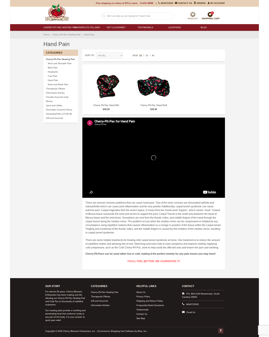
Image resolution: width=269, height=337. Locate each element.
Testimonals (145, 27)
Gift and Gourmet (54, 118)
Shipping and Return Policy (149, 301)
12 (140, 55)
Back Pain (53, 67)
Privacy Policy (143, 296)
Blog (204, 27)
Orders (201, 3)
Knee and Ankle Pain (58, 84)
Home (46, 34)
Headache (53, 72)
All (153, 55)
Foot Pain (52, 76)
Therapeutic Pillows (87, 27)
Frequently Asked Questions (150, 305)
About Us (140, 292)
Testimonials (142, 309)
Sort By (89, 55)
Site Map (140, 318)
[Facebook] (220, 330)
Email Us (190, 312)
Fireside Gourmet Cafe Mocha (57, 99)
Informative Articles (55, 93)
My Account (217, 3)
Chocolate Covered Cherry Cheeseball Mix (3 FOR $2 (59, 112)
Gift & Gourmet (116, 27)
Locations (174, 27)
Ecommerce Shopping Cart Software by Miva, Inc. (122, 331)
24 (147, 55)
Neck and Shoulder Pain (60, 63)
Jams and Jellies (54, 105)
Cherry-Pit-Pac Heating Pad (58, 27)
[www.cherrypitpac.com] (58, 12)
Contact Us (184, 3)
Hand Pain (53, 80)
